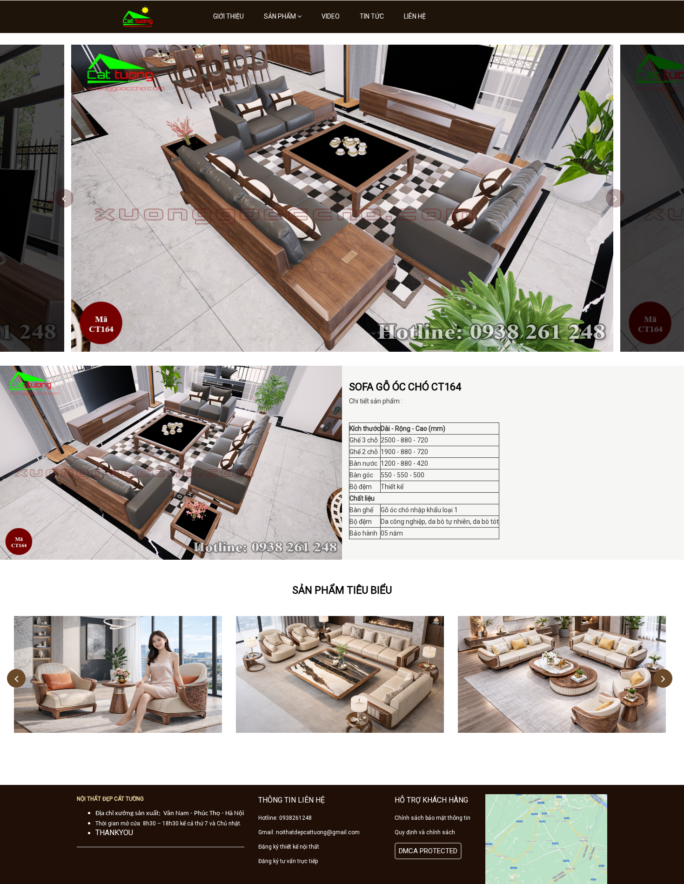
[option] (342, 198)
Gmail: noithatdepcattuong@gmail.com (309, 832)
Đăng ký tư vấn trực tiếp (288, 861)
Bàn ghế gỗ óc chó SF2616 (118, 682)
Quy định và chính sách (425, 832)
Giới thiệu (228, 16)
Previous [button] (64, 198)
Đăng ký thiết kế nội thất (288, 847)
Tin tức (372, 16)
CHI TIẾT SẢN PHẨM (118, 660)
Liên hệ (415, 16)
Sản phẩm (280, 16)
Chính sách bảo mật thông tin (432, 818)
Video (331, 16)
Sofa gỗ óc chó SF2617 (340, 682)
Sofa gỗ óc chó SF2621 (562, 682)
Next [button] (615, 198)
